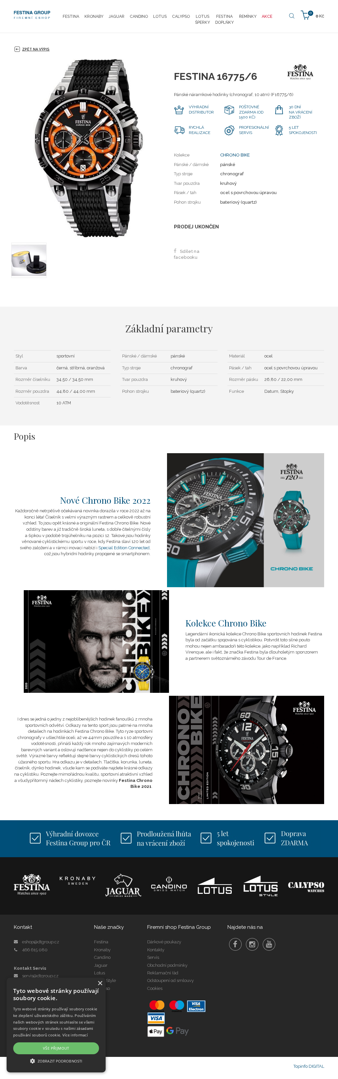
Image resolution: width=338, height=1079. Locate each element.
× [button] (99, 983)
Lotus (99, 972)
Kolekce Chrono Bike (226, 623)
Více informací (75, 1034)
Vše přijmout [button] (56, 1048)
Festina (101, 941)
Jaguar (101, 965)
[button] (56, 1061)
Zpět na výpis (36, 49)
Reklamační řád (162, 972)
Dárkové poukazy (164, 941)
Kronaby (102, 949)
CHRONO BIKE (235, 154)
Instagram (252, 944)
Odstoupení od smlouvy (170, 980)
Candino (102, 957)
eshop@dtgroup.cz (40, 941)
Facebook (235, 944)
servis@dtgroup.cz (40, 975)
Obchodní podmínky (167, 965)
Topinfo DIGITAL (308, 1066)
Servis (153, 957)
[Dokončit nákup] (312, 14)
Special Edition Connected (124, 547)
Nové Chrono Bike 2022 (105, 500)
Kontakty (155, 949)
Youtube (269, 944)
